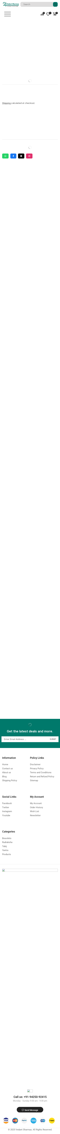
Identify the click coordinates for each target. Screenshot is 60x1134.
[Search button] (55, 4)
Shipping (6, 103)
